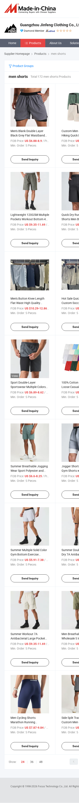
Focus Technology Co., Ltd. (53, 786)
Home (12, 43)
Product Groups (22, 66)
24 (22, 762)
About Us (56, 43)
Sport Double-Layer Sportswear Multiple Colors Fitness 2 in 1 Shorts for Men (29, 386)
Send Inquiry (29, 159)
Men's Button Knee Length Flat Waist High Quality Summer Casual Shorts (27, 302)
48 (41, 762)
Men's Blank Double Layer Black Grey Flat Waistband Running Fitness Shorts (28, 135)
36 (31, 762)
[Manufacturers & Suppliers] (30, 8)
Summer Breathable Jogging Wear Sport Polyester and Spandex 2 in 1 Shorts (29, 470)
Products (35, 43)
